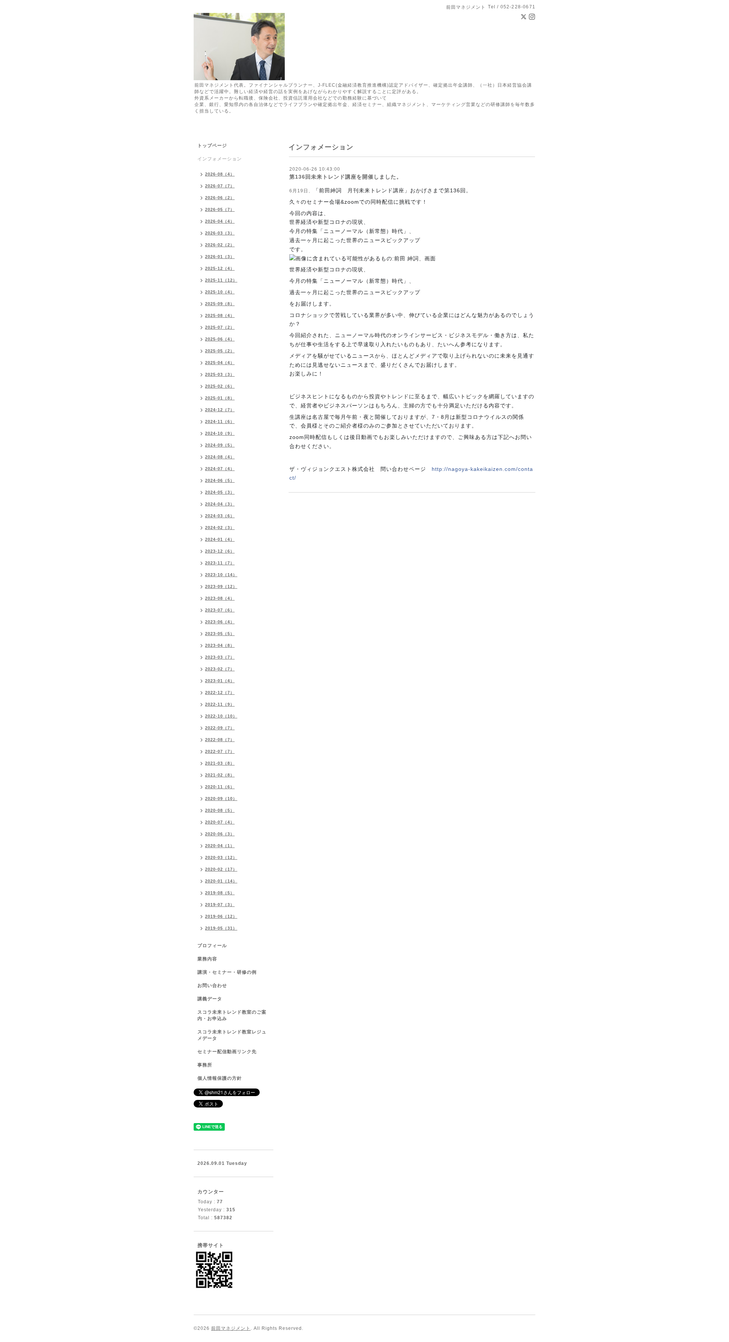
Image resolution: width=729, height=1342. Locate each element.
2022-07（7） (220, 751)
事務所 (204, 1065)
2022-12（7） (220, 692)
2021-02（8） (220, 775)
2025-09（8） (220, 303)
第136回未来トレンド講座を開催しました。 (345, 177)
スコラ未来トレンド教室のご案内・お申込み (232, 1015)
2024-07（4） (220, 468)
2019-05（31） (221, 928)
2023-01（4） (220, 680)
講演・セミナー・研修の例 (227, 972)
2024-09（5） (220, 445)
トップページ (212, 145)
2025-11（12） (221, 280)
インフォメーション (219, 159)
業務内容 (207, 959)
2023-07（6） (220, 610)
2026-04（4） (220, 221)
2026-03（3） (220, 233)
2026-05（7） (220, 209)
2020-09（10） (221, 798)
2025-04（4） (220, 362)
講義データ (209, 998)
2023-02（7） (220, 669)
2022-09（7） (220, 728)
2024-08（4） (220, 457)
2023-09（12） (221, 586)
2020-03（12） (221, 857)
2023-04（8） (220, 645)
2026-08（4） (220, 174)
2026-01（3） (220, 256)
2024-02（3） (220, 527)
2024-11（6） (220, 421)
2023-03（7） (220, 657)
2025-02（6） (220, 386)
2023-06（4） (220, 622)
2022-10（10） (221, 716)
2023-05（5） (220, 633)
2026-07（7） (220, 186)
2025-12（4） (220, 268)
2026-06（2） (220, 197)
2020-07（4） (220, 822)
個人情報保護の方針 (219, 1078)
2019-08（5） (220, 892)
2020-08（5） (220, 810)
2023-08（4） (220, 598)
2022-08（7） (220, 739)
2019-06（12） (221, 916)
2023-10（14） (221, 574)
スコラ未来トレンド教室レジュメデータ (232, 1035)
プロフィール (212, 945)
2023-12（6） (220, 551)
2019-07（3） (220, 904)
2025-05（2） (220, 351)
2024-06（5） (220, 480)
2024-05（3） (220, 492)
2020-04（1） (220, 845)
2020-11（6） (220, 786)
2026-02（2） (220, 244)
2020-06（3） (220, 834)
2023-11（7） (220, 563)
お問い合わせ (212, 985)
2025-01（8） (220, 398)
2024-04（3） (220, 504)
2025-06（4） (220, 339)
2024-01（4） (220, 539)
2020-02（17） (221, 869)
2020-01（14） (221, 881)
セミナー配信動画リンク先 (227, 1051)
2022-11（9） (220, 704)
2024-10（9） (220, 433)
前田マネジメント (231, 1328)
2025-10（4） (220, 292)
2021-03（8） (220, 763)
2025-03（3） (220, 374)
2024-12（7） (220, 409)
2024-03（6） (220, 515)
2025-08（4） (220, 315)
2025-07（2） (220, 327)
